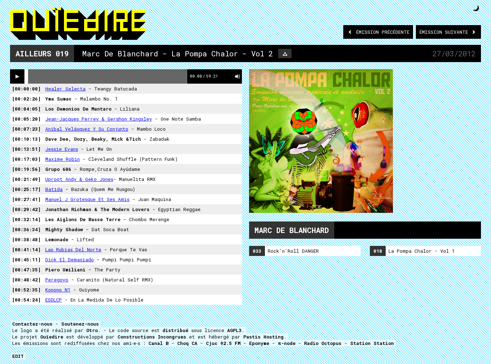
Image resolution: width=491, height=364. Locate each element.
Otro (92, 330)
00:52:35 (26, 289)
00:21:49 (26, 179)
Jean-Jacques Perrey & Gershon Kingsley (98, 119)
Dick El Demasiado (69, 259)
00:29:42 (26, 209)
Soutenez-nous (80, 324)
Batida (54, 189)
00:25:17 (26, 189)
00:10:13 (26, 139)
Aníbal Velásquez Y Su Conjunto (86, 129)
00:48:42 (26, 279)
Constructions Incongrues (152, 336)
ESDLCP (53, 300)
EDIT (18, 356)
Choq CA (187, 343)
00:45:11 (26, 259)
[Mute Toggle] (237, 76)
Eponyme (259, 343)
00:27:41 (26, 199)
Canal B (158, 343)
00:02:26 (26, 98)
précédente (382, 32)
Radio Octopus (322, 343)
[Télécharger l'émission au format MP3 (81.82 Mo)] (285, 53)
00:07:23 (26, 129)
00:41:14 (26, 249)
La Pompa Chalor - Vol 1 (414, 251)
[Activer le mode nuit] (476, 8)
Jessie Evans (61, 149)
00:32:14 (26, 219)
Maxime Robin (62, 159)
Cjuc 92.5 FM (223, 343)
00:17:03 (26, 159)
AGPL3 (234, 330)
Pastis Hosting (263, 336)
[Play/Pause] (17, 76)
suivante (445, 32)
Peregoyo (56, 279)
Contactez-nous (32, 324)
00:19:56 (26, 169)
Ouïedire (51, 336)
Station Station (372, 343)
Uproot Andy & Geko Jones (79, 179)
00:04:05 (26, 109)
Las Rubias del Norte (73, 249)
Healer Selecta (65, 88)
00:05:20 (26, 119)
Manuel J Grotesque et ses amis (87, 199)
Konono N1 (57, 289)
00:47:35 (26, 269)
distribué (175, 330)
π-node (286, 343)
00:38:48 (26, 239)
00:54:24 (26, 300)
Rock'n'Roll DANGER (286, 251)
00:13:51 (26, 149)
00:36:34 (26, 229)
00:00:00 (26, 88)
